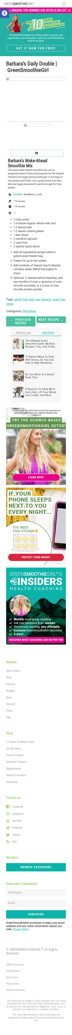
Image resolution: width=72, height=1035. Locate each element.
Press (9, 710)
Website (11, 662)
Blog (8, 677)
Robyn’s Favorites (16, 775)
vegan (10, 304)
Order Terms (12, 977)
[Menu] (62, 3)
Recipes (10, 690)
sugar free (58, 299)
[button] (4, 13)
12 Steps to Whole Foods (20, 741)
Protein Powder (14, 755)
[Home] (19, 3)
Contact (10, 704)
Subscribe (36, 914)
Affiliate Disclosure (15, 964)
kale (31, 299)
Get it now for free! (36, 48)
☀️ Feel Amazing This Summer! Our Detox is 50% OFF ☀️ (36, 10)
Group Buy (12, 782)
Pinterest (17, 827)
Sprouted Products (16, 761)
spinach (46, 299)
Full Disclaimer (13, 970)
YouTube (17, 820)
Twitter (16, 834)
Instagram (18, 813)
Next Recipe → (51, 319)
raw (37, 299)
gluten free (20, 299)
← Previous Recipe (21, 321)
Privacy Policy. (20, 929)
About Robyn (13, 670)
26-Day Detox (13, 748)
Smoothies (29, 311)
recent (48, 333)
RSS (14, 841)
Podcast (10, 684)
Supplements (13, 768)
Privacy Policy (12, 983)
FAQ (8, 717)
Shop (9, 697)
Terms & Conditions (15, 990)
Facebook (17, 806)
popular (23, 333)
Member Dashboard (36, 867)
